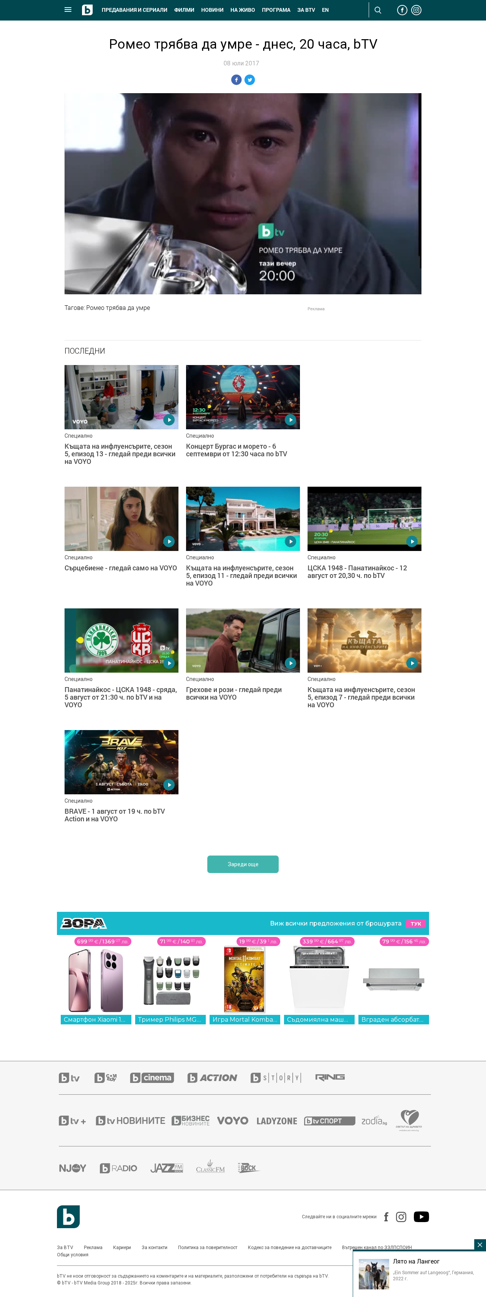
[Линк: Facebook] (382, 1216)
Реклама (93, 1247)
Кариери (122, 1247)
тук (415, 924)
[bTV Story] (282, 1078)
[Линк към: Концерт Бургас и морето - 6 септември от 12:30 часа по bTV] (243, 422)
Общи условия (72, 1254)
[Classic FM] (217, 1168)
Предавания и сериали (134, 10)
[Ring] (336, 1078)
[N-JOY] (79, 1168)
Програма (276, 10)
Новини (212, 10)
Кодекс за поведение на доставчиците (289, 1247)
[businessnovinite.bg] (194, 1120)
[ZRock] (256, 1168)
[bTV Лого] (68, 1216)
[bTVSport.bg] (333, 1121)
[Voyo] (237, 1120)
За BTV (65, 1247)
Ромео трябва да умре (118, 307)
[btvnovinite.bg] (133, 1120)
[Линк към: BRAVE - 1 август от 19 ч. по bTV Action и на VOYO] (121, 787)
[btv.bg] (77, 1078)
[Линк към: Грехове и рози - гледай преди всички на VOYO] (243, 665)
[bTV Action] (219, 1078)
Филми (184, 10)
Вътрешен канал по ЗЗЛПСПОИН (377, 1247)
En (325, 10)
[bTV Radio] (125, 1168)
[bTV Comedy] (112, 1078)
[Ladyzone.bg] (281, 1120)
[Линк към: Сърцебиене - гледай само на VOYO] (121, 544)
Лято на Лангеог (416, 1261)
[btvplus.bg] (77, 1121)
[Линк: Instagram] (397, 1217)
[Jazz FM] (173, 1168)
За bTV (306, 10)
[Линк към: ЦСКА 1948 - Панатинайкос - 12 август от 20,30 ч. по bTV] (364, 544)
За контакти (154, 1247)
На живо (242, 10)
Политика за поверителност (207, 1247)
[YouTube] (417, 1216)
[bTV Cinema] (159, 1078)
